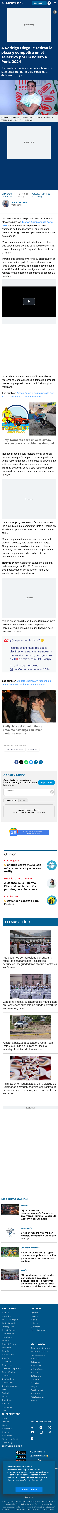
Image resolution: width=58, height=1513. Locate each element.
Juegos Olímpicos (14, 749)
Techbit (5, 1393)
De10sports (36, 1376)
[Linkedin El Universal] (32, 1438)
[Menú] (55, 3)
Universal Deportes (7, 195)
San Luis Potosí (38, 1330)
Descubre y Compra (40, 1348)
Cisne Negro (8, 1443)
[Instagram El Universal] (41, 1433)
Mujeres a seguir (10, 1320)
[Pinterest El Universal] (49, 1433)
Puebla (34, 1320)
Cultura (5, 1375)
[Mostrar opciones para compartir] (55, 12)
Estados (6, 1351)
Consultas (7, 1410)
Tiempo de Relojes (11, 1439)
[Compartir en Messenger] (31, 762)
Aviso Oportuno (38, 1355)
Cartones (6, 1361)
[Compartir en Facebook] (16, 762)
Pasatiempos (37, 1390)
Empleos (35, 1358)
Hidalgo (34, 1323)
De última (6, 1400)
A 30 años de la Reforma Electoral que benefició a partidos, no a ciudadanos (21, 886)
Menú (4, 1396)
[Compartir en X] (21, 762)
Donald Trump (9, 1344)
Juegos (34, 1386)
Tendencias (7, 1382)
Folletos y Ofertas (39, 1351)
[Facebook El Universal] (41, 1427)
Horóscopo (36, 1393)
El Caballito (11, 896)
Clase (5, 1418)
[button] (39, 3)
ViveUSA (35, 1383)
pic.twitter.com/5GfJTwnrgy (34, 659)
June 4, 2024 (41, 669)
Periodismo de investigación (9, 1325)
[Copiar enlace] (36, 762)
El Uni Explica (9, 1330)
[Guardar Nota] (41, 762)
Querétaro (35, 1327)
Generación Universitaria (37, 1367)
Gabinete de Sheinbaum (8, 1335)
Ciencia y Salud (9, 1386)
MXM (4, 1389)
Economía (7, 1365)
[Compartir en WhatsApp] (26, 762)
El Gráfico (35, 1372)
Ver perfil (16, 205)
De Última (7, 1429)
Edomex (34, 1313)
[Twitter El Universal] (49, 1427)
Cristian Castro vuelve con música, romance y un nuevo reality (22, 868)
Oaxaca (34, 1316)
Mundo (5, 1341)
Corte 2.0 (6, 1316)
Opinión (10, 854)
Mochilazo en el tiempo (18, 878)
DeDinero (35, 1379)
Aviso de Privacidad (33, 1480)
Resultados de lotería (38, 1398)
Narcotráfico (8, 1355)
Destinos (6, 1403)
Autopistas (7, 1407)
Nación (5, 1313)
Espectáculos (8, 1372)
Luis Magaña (11, 860)
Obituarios (35, 1362)
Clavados (32, 749)
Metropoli (6, 1348)
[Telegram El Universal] (32, 1427)
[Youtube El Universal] (32, 1433)
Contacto (29, 1497)
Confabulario (8, 1379)
